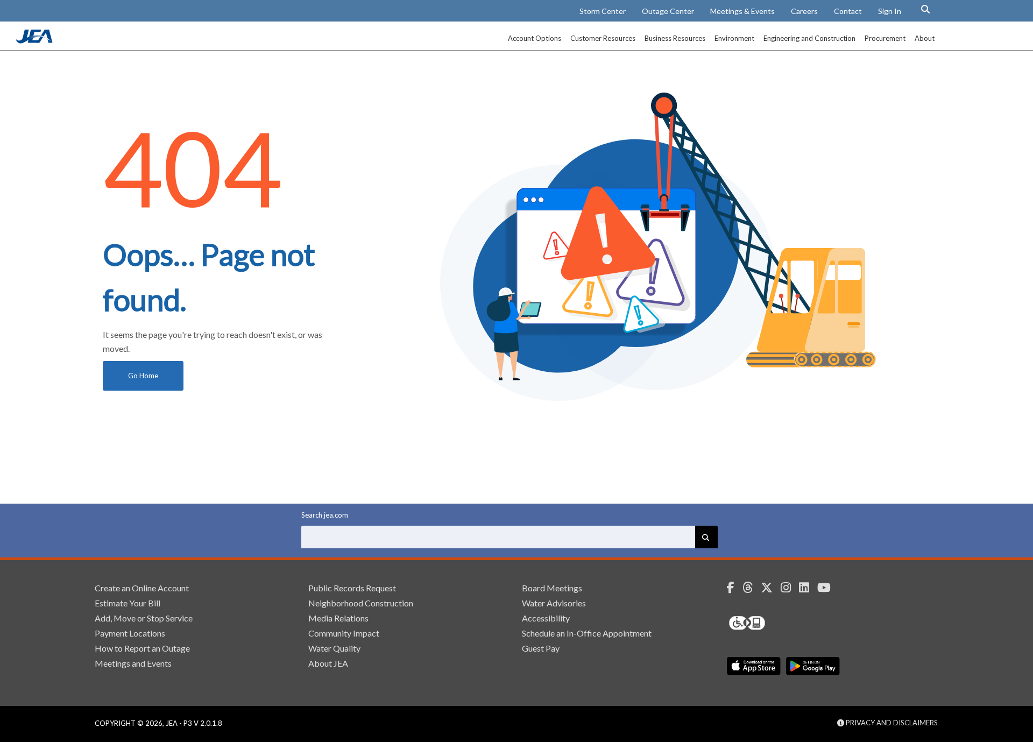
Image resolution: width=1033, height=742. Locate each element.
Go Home (143, 375)
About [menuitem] (925, 38)
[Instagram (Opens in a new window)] (790, 587)
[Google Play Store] (813, 666)
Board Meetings (552, 588)
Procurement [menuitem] (885, 38)
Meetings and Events (133, 663)
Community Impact (343, 633)
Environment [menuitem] (734, 38)
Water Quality (334, 648)
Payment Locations (130, 633)
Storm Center (602, 11)
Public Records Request (352, 588)
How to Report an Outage (142, 648)
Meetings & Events (742, 11)
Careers (804, 11)
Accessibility (546, 618)
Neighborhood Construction (360, 603)
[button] (925, 9)
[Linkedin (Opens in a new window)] (808, 587)
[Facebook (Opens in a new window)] (734, 587)
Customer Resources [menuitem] (602, 38)
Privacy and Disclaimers (891, 722)
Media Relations (338, 618)
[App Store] (754, 666)
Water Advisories (554, 603)
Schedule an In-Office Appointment (587, 633)
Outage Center (668, 11)
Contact (848, 11)
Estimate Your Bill (127, 603)
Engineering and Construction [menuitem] (809, 38)
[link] (35, 40)
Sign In (889, 11)
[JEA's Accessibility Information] (767, 623)
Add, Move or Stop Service (144, 618)
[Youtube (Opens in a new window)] (828, 587)
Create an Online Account (142, 588)
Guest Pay (541, 648)
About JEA (328, 663)
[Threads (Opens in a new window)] (751, 587)
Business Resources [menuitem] (675, 38)
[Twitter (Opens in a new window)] (771, 587)
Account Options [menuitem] (534, 38)
